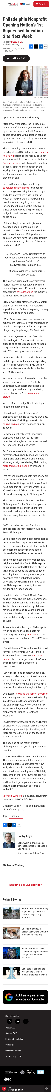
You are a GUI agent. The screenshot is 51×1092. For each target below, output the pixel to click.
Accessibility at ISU (13, 1057)
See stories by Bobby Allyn (31, 853)
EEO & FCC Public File (14, 1039)
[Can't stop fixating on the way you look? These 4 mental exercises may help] (11, 973)
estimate (31, 634)
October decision (12, 163)
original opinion (11, 424)
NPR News (16, 816)
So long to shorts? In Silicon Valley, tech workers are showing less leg (35, 931)
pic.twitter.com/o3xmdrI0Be (25, 264)
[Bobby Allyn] (9, 840)
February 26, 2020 (25, 274)
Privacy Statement (13, 1051)
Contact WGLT (11, 1033)
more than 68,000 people (16, 465)
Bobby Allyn (16, 42)
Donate (42, 4)
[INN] (40, 1072)
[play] (4, 1088)
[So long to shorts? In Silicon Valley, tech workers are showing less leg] (11, 933)
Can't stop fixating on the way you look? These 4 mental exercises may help (34, 971)
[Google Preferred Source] (25, 997)
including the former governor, (32, 693)
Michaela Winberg (12, 795)
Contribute (10, 1045)
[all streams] (47, 1088)
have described (25, 292)
